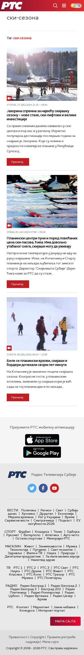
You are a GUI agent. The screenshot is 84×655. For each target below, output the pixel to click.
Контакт (22, 607)
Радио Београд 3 (23, 589)
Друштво (46, 514)
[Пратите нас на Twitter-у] (32, 488)
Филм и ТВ (34, 553)
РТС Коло (33, 574)
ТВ (8, 568)
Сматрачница (44, 520)
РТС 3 (44, 568)
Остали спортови (28, 538)
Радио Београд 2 (64, 586)
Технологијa (19, 550)
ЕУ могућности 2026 (54, 522)
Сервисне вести (17, 520)
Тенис (58, 532)
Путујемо (39, 550)
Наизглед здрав (43, 560)
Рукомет (12, 535)
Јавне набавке (64, 607)
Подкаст (65, 520)
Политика (28, 510)
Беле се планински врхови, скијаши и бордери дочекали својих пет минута (37, 362)
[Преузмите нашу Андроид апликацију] (42, 452)
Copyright (37, 637)
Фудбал (24, 532)
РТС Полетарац (49, 578)
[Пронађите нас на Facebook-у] (43, 488)
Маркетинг (41, 607)
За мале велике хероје (62, 556)
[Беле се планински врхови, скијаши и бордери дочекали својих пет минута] (42, 323)
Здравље (15, 553)
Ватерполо (32, 535)
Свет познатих (62, 550)
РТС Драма (32, 571)
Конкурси (26, 610)
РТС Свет (61, 568)
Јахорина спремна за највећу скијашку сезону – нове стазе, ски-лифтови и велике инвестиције (41, 115)
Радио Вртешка (36, 596)
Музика (71, 546)
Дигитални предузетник (23, 556)
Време (70, 517)
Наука (51, 553)
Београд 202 (51, 589)
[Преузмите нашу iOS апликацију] (42, 439)
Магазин (13, 546)
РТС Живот (54, 571)
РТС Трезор (55, 574)
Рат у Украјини (49, 517)
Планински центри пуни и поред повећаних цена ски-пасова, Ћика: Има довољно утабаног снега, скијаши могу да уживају (42, 242)
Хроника (28, 514)
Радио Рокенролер (45, 592)
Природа (68, 553)
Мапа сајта (65, 621)
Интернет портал (51, 610)
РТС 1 (17, 568)
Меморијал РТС (58, 538)
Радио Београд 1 (33, 586)
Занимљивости (50, 546)
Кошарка (42, 532)
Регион (46, 510)
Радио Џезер (63, 596)
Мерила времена (21, 517)
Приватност (18, 637)
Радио (11, 586)
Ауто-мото (71, 535)
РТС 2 (31, 568)
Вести (12, 510)
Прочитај (17, 162)
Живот (29, 546)
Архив (42, 599)
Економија (66, 514)
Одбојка (73, 532)
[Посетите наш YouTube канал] (54, 488)
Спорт (10, 532)
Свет (59, 510)
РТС (10, 607)
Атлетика (52, 535)
